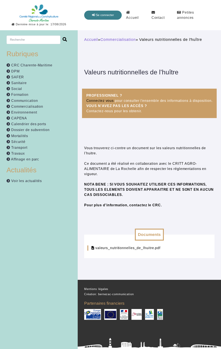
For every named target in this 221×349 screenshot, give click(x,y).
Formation (19, 94)
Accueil (132, 17)
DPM (15, 71)
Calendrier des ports (28, 124)
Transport (18, 147)
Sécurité (17, 142)
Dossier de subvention (30, 130)
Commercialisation (26, 106)
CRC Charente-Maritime (31, 65)
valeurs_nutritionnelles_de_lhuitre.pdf (127, 248)
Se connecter (104, 15)
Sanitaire (18, 83)
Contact (158, 17)
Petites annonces (185, 15)
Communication (24, 100)
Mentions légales (96, 289)
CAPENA (18, 118)
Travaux (17, 153)
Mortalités (19, 136)
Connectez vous (100, 100)
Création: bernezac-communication (109, 294)
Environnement (23, 112)
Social (16, 89)
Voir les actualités (26, 181)
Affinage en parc (24, 159)
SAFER (17, 77)
